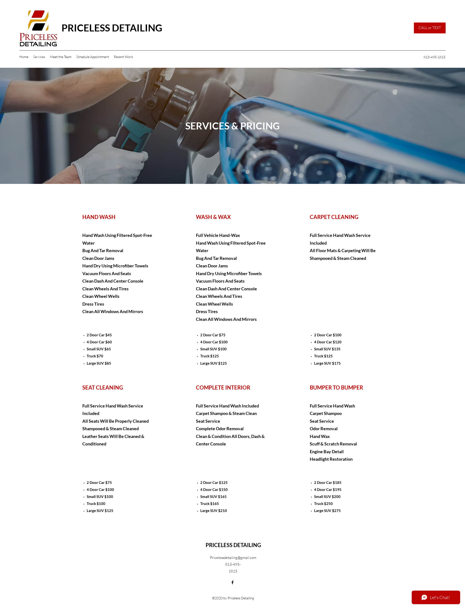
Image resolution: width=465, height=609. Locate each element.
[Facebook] (232, 582)
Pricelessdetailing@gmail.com (233, 557)
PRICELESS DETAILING (112, 28)
